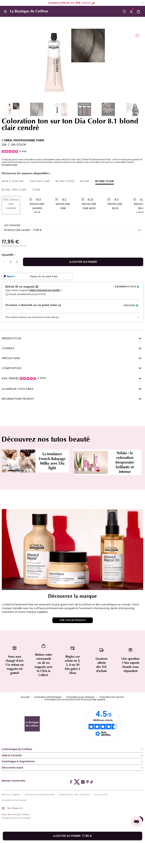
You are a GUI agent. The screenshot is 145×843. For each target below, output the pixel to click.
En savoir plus (9, 164)
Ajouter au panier (83, 262)
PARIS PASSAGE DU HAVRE (44, 290)
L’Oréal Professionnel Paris (23, 140)
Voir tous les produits (73, 620)
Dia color (18, 145)
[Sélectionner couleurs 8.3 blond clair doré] (115, 205)
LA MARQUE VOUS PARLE (18, 389)
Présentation (11, 338)
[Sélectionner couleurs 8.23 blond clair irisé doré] (89, 205)
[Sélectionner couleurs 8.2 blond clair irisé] (63, 205)
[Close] (142, 2)
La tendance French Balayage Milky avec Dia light (52, 461)
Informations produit (18, 399)
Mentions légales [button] (11, 794)
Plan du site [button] (101, 794)
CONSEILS (8, 348)
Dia (4, 145)
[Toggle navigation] (5, 11)
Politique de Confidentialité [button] (40, 794)
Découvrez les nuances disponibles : (26, 173)
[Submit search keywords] (124, 11)
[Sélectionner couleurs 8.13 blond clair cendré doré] (37, 205)
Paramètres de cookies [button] (14, 800)
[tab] (71, 338)
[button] (131, 11)
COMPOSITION (11, 368)
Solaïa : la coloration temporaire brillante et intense (124, 462)
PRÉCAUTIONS (11, 358)
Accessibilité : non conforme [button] (74, 794)
